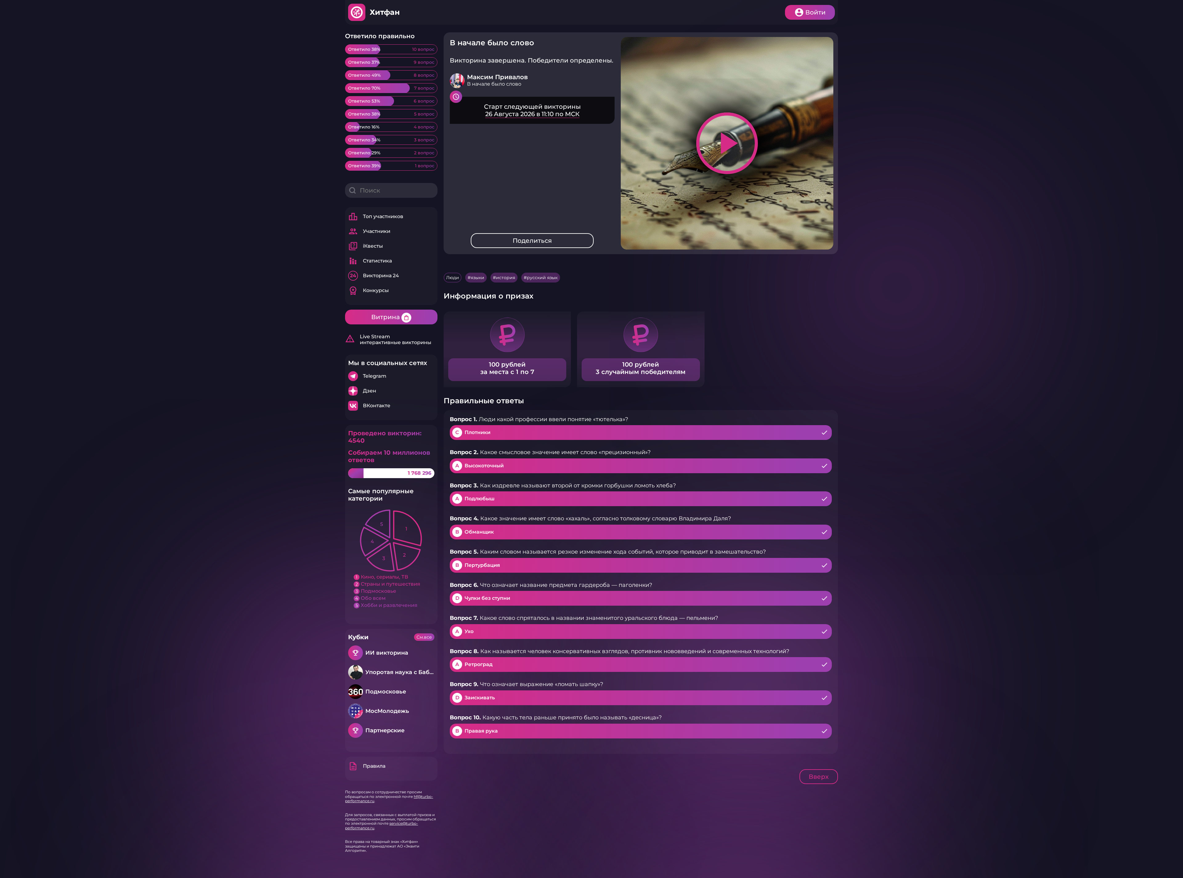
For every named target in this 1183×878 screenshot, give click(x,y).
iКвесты (365, 246)
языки (477, 277)
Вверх (819, 776)
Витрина (390, 317)
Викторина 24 (374, 275)
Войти (815, 12)
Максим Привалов (497, 77)
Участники (369, 231)
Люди (452, 277)
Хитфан (385, 12)
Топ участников (375, 217)
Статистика (370, 261)
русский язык (542, 277)
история (505, 277)
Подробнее (391, 376)
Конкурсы (368, 290)
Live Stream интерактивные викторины (388, 339)
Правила (366, 766)
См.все (424, 637)
